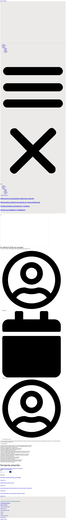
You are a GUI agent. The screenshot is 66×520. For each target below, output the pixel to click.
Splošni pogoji (3, 517)
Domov (3, 44)
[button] (33, 119)
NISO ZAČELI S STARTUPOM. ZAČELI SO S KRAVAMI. (10, 477)
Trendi (5, 49)
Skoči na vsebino (3, 0)
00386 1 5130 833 (3, 504)
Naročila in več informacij (5, 506)
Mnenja (5, 50)
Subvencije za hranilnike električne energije (17, 198)
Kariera (5, 52)
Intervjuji (5, 51)
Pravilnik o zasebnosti (4, 515)
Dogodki (1, 512)
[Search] (10, 472)
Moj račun (4, 45)
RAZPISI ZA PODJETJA (60, 213)
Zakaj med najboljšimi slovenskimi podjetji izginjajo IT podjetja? (12, 493)
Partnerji (1, 513)
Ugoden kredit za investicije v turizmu (15, 206)
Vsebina (3, 47)
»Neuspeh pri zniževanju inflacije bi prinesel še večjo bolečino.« (11, 468)
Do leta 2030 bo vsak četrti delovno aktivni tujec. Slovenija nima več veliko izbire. (16, 488)
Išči (1, 470)
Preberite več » (3, 480)
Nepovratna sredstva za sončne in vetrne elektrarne (20, 202)
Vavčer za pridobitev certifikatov (12, 210)
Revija (3, 46)
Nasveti (5, 48)
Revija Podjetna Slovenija (5, 510)
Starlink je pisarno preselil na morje (7, 482)
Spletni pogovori (3, 508)
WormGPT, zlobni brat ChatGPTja (6, 469)
